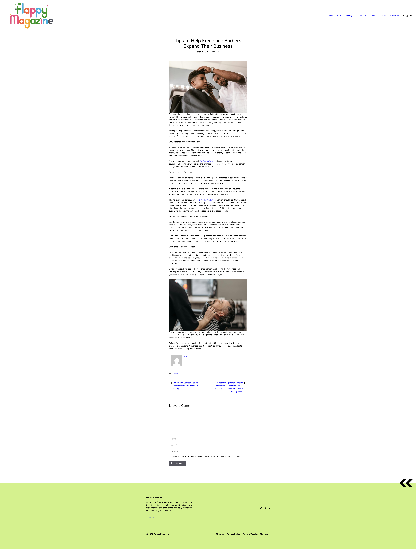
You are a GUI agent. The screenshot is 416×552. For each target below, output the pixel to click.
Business (362, 16)
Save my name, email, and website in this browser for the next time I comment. (205, 456)
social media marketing (205, 200)
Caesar (217, 52)
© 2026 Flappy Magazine (157, 534)
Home (330, 16)
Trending (348, 16)
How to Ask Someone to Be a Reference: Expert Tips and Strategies (186, 386)
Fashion (373, 16)
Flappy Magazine (154, 497)
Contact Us (394, 16)
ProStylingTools (206, 161)
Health (383, 16)
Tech (339, 16)
